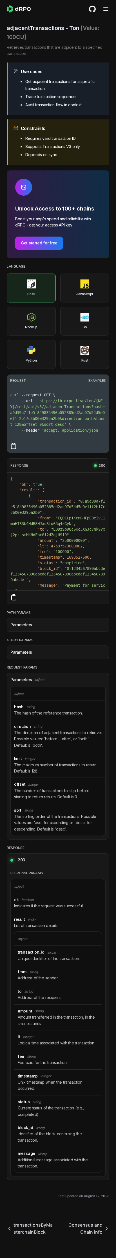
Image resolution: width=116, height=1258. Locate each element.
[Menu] (105, 9)
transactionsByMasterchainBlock (33, 1228)
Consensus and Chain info (85, 1228)
